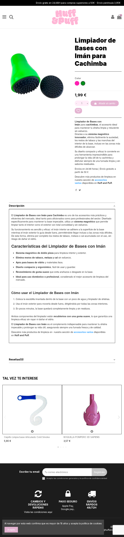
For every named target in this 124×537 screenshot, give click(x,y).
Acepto (11, 529)
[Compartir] (76, 190)
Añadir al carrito (107, 103)
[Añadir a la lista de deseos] (78, 111)
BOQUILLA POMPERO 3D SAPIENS (82, 437)
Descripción (16, 205)
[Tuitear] (80, 190)
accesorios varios (83, 332)
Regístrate (99, 472)
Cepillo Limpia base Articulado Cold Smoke (27, 437)
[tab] (62, 206)
